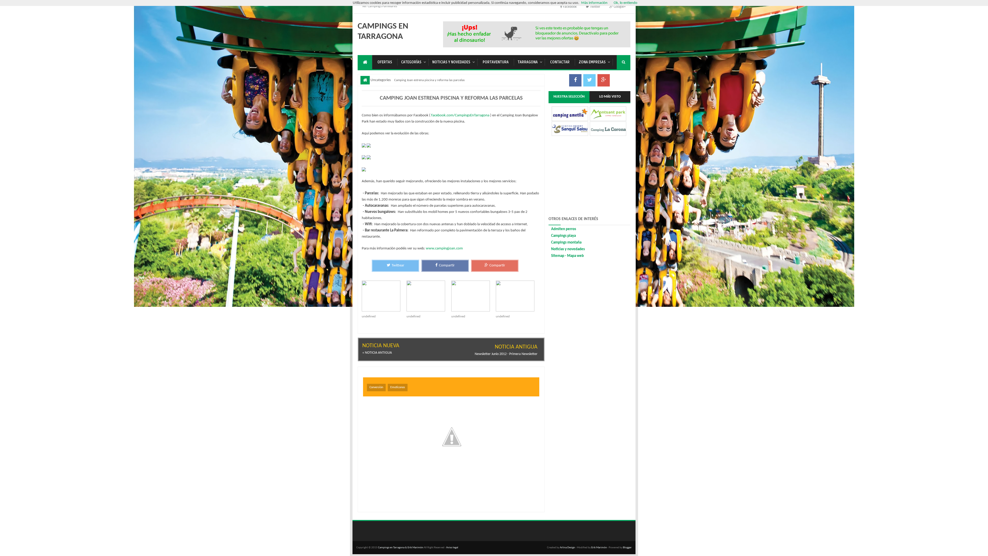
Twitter (594, 7)
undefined (369, 316)
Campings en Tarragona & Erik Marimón (400, 547)
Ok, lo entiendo (625, 3)
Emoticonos (397, 387)
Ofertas (384, 62)
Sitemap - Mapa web (567, 256)
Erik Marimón (599, 547)
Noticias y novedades (451, 62)
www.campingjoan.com (444, 248)
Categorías (411, 62)
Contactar (560, 62)
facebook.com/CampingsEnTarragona (460, 115)
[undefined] (384, 296)
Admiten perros (563, 229)
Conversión (376, 387)
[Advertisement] (537, 33)
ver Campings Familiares (379, 6)
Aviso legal (452, 547)
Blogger (627, 547)
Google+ (619, 7)
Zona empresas (592, 62)
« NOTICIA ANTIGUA (377, 353)
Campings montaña (566, 243)
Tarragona (528, 62)
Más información (594, 3)
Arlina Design (567, 547)
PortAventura (496, 62)
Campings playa (563, 236)
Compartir (447, 265)
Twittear (398, 265)
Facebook (570, 7)
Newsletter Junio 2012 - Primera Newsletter (506, 354)
